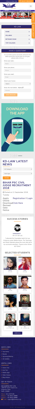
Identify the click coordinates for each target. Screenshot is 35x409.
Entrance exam (10, 39)
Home (7, 32)
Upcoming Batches (8, 356)
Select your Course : (10, 81)
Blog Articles (6, 377)
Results (5, 354)
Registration (19, 198)
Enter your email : (9, 74)
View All (17, 333)
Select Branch (26, 1)
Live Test (5, 370)
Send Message (11, 95)
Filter (7, 178)
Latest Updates (33, 31)
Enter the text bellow (10, 87)
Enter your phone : (9, 67)
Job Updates (6, 359)
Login (30, 198)
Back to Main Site (12, 1)
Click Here (18, 203)
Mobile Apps (6, 372)
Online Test (6, 368)
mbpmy (20, 87)
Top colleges (10, 43)
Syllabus (8, 35)
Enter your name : (9, 61)
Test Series (6, 351)
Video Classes (7, 375)
